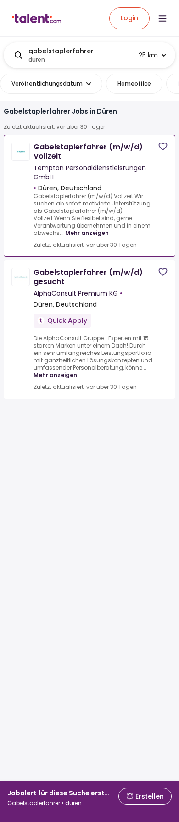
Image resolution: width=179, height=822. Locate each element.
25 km (148, 55)
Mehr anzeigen (87, 233)
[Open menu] (162, 18)
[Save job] (163, 146)
